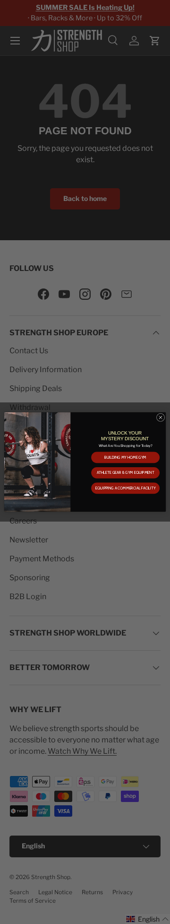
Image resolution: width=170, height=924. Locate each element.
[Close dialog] (160, 417)
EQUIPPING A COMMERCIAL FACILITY (125, 488)
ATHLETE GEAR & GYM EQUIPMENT (125, 473)
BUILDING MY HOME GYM (125, 457)
